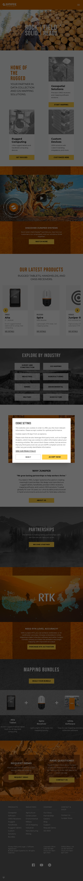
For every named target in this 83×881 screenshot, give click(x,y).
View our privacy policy (26, 451)
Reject (28, 457)
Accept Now (55, 457)
